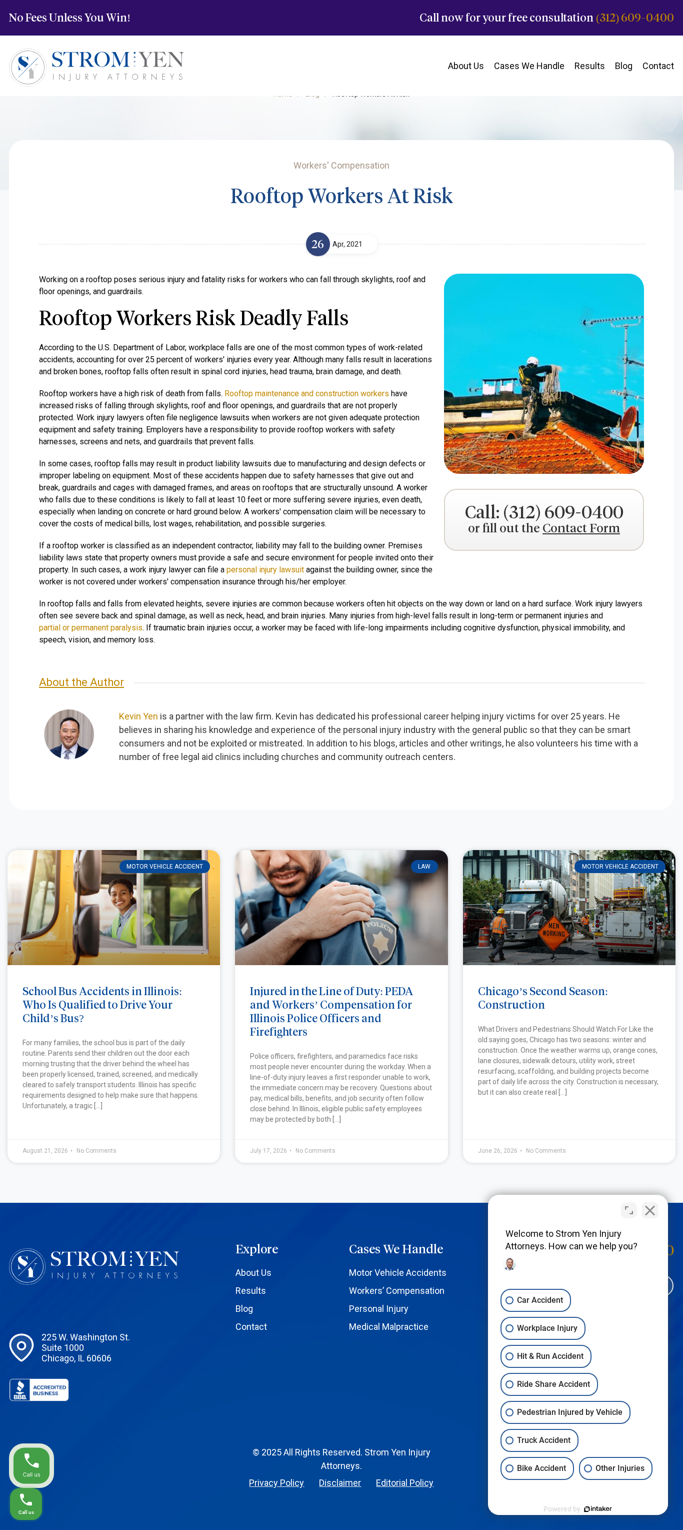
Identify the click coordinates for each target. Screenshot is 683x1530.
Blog (623, 66)
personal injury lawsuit (265, 569)
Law (424, 866)
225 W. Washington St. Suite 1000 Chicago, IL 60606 (86, 1347)
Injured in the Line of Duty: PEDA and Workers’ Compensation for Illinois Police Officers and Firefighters (331, 1012)
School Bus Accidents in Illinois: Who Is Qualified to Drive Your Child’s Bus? (102, 1005)
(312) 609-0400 (635, 18)
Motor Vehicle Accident (164, 866)
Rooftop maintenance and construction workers (306, 393)
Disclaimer (340, 1482)
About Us (466, 66)
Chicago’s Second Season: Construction (543, 998)
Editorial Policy (405, 1482)
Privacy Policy (276, 1482)
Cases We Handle (529, 66)
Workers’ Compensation (396, 1290)
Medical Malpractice (388, 1326)
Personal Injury (378, 1308)
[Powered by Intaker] (598, 1509)
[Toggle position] (629, 1210)
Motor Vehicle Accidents (397, 1272)
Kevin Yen (138, 716)
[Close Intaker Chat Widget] (650, 1210)
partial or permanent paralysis (90, 627)
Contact (658, 66)
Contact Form (581, 528)
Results (589, 66)
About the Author (81, 682)
